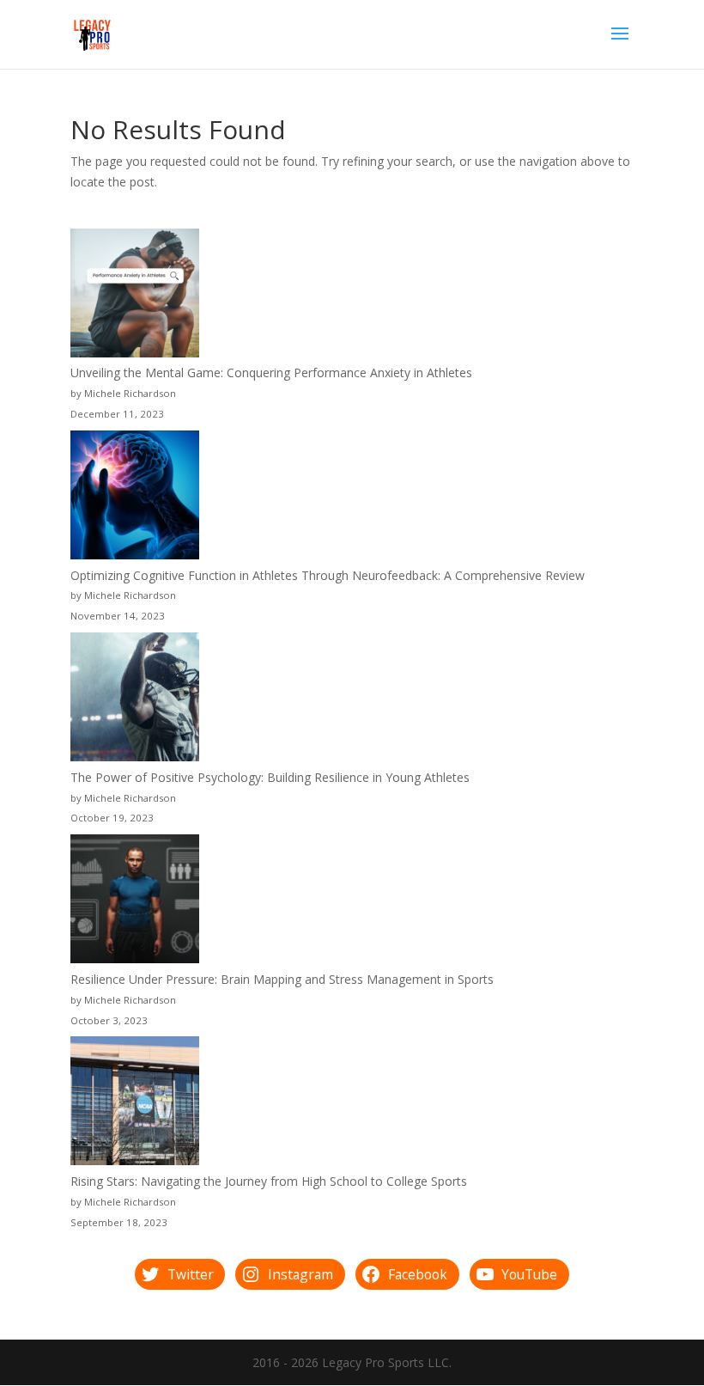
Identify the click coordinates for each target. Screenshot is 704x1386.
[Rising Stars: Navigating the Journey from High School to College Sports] (134, 1103)
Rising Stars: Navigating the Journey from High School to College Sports (268, 1181)
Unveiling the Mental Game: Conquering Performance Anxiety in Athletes (271, 372)
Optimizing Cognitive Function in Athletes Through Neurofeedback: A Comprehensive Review (327, 575)
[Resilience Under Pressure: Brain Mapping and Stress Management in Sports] (134, 901)
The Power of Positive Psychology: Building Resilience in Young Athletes (270, 777)
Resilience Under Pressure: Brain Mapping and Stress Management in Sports (282, 979)
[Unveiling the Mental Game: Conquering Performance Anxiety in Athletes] (134, 296)
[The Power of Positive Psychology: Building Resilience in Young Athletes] (134, 699)
